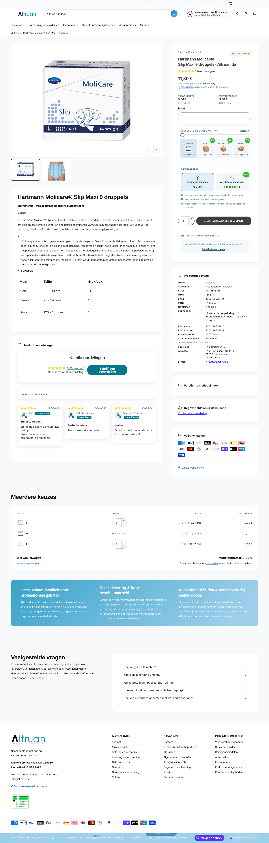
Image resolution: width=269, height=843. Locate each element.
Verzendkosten (185, 87)
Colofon (116, 777)
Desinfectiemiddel (225, 747)
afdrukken (169, 752)
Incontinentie (223, 762)
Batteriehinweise (173, 777)
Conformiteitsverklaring (192, 413)
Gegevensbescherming (125, 772)
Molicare (210, 282)
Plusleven (17, 25)
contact (116, 741)
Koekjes (168, 772)
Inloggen (218, 3)
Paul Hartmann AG (189, 52)
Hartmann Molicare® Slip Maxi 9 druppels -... (47, 33)
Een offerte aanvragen (213, 249)
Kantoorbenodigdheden (229, 772)
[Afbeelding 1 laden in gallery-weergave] (25, 170)
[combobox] (111, 14)
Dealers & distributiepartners (180, 747)
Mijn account (119, 747)
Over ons (117, 767)
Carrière (168, 741)
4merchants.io (44, 838)
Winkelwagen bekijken (28, 563)
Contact (155, 3)
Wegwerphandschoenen (229, 741)
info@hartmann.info (217, 361)
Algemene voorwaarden (178, 757)
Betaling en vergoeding (125, 752)
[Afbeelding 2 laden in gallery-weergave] (56, 170)
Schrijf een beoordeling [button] (107, 370)
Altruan (22, 838)
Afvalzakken (222, 757)
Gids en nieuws (121, 762)
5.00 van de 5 (75, 368)
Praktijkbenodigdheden (228, 767)
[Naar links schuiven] (149, 150)
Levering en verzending (126, 757)
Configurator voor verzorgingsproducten (186, 3)
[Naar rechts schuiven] (156, 150)
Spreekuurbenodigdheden (97, 25)
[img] (28, 408)
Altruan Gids (126, 25)
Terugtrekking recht (175, 762)
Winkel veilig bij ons (193, 467)
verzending (212, 563)
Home (17, 33)
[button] (13, 14)
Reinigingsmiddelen (226, 752)
